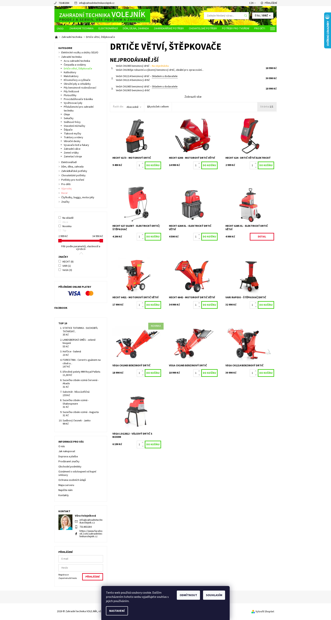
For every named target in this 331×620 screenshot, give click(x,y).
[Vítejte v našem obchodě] (56, 37)
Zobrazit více (193, 97)
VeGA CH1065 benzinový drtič (142, 66)
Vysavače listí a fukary (76, 145)
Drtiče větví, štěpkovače (78, 69)
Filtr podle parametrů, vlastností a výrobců (80, 248)
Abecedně (132, 107)
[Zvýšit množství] (143, 163)
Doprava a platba (68, 456)
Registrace (63, 574)
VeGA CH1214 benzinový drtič (147, 76)
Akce (65, 222)
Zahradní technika (81, 28)
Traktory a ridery (73, 137)
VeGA (67, 270)
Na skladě (68, 218)
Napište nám (65, 490)
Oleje (67, 114)
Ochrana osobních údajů (72, 480)
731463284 (64, 3)
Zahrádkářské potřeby (169, 28)
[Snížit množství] (143, 167)
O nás (61, 446)
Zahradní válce (72, 149)
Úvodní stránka (60, 28)
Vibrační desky (72, 141)
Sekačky (69, 118)
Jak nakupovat (66, 451)
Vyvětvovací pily (73, 103)
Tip (64, 230)
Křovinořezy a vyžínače (77, 80)
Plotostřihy (70, 95)
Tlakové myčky (72, 134)
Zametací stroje (73, 156)
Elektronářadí (108, 28)
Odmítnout (188, 595)
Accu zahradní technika (77, 61)
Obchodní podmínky (69, 467)
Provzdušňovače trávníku (78, 99)
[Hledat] (246, 15)
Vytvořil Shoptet (265, 611)
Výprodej (66, 189)
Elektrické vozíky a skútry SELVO (79, 52)
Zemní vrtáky (71, 153)
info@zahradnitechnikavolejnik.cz (96, 3)
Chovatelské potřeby (203, 28)
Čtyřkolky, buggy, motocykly (77, 197)
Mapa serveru (66, 485)
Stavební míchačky (74, 126)
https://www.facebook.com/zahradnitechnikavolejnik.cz (90, 533)
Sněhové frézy (72, 122)
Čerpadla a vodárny (75, 65)
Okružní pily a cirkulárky (77, 84)
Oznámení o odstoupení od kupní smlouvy (77, 473)
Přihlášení (271, 3)
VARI (66, 266)
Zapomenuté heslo (67, 578)
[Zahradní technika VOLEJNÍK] (102, 15)
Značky (65, 202)
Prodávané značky (68, 461)
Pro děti (259, 28)
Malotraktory (71, 76)
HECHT (68, 262)
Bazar (64, 193)
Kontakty (63, 495)
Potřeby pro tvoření (235, 28)
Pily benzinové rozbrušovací (80, 88)
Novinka (66, 226)
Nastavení (117, 611)
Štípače (68, 130)
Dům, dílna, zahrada (136, 28)
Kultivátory (70, 72)
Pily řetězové (71, 91)
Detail (262, 236)
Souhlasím (214, 595)
